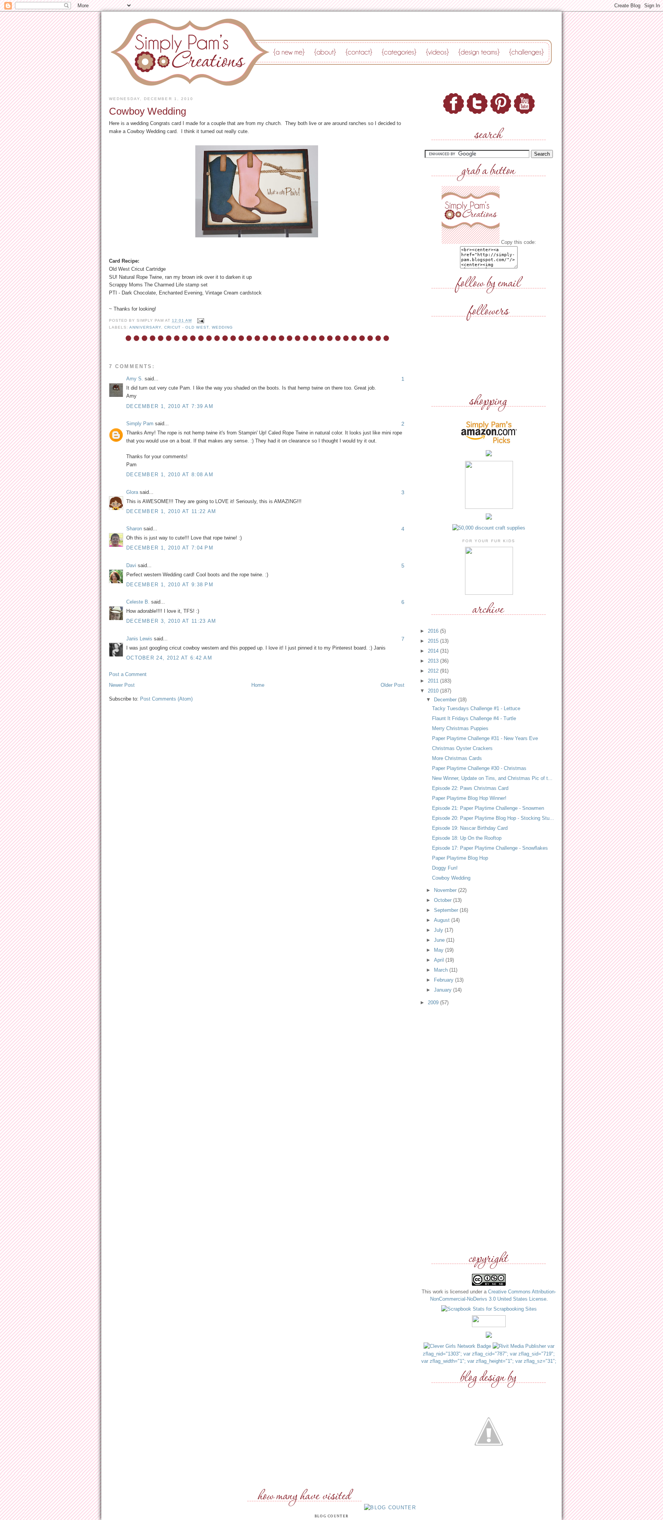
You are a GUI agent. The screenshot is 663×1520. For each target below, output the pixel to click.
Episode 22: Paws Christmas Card (470, 788)
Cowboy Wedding (451, 878)
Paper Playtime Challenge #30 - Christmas (479, 768)
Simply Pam (139, 423)
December (446, 699)
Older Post (392, 685)
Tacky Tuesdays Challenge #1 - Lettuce (476, 708)
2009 (434, 1002)
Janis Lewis (139, 639)
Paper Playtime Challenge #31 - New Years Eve (485, 738)
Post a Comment (128, 674)
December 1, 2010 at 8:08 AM (169, 474)
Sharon (134, 528)
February (444, 980)
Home (257, 685)
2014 (434, 651)
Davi (131, 565)
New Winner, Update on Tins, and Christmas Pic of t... (492, 778)
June (440, 940)
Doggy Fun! (445, 868)
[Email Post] (199, 321)
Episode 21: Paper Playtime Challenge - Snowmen (488, 808)
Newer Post (122, 685)
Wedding (222, 327)
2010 (434, 691)
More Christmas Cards (457, 758)
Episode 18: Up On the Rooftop (466, 838)
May (439, 950)
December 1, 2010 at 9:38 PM (169, 584)
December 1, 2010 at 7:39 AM (169, 406)
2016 (434, 631)
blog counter (332, 1516)
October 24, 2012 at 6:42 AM (169, 658)
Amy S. (134, 379)
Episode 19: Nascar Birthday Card (470, 828)
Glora (132, 492)
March (441, 970)
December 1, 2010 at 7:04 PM (169, 548)
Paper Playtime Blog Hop (460, 858)
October (443, 900)
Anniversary (145, 327)
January (443, 990)
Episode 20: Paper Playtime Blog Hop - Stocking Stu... (493, 818)
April (439, 960)
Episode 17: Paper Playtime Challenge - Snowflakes (490, 848)
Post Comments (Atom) (166, 699)
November (446, 890)
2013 (434, 661)
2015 (434, 641)
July (439, 930)
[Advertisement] (489, 1129)
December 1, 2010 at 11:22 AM (171, 511)
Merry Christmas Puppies (460, 728)
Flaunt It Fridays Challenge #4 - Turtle (474, 718)
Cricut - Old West (186, 327)
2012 (434, 671)
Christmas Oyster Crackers (462, 748)
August (442, 920)
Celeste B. (138, 602)
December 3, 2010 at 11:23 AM (171, 621)
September (447, 910)
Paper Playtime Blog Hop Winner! (469, 798)
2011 (434, 681)
